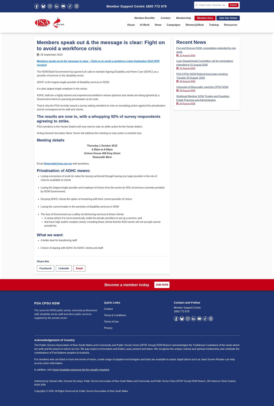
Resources (230, 24)
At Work (145, 24)
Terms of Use (111, 321)
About (131, 24)
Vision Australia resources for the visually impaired (80, 369)
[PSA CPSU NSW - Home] (49, 22)
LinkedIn (64, 268)
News (158, 24)
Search (233, 5)
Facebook (45, 268)
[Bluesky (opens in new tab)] (43, 6)
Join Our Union (228, 18)
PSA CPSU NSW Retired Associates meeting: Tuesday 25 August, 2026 (202, 78)
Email (79, 268)
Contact (165, 18)
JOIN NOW (162, 284)
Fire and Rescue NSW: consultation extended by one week (206, 52)
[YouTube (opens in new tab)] (63, 6)
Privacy (108, 328)
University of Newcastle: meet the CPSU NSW (202, 89)
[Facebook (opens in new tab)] (36, 6)
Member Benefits (144, 18)
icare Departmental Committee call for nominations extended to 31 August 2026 (204, 65)
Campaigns (173, 24)
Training (214, 24)
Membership (183, 18)
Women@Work (195, 24)
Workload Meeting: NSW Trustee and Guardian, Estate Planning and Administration (203, 100)
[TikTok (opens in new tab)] (70, 6)
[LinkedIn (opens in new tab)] (56, 6)
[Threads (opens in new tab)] (76, 6)
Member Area (205, 18)
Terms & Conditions (115, 315)
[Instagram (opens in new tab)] (50, 6)
